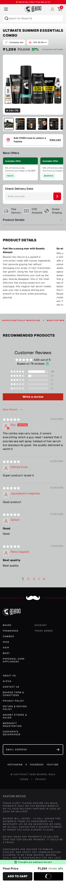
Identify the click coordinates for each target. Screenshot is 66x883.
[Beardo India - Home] (33, 9)
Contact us (11, 686)
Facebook (37, 764)
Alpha (7, 681)
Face (6, 642)
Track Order (43, 630)
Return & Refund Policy (15, 708)
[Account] (52, 9)
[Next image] (58, 85)
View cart (55, 139)
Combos (8, 636)
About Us (9, 675)
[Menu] (6, 9)
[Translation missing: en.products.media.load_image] (9, 124)
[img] (11, 419)
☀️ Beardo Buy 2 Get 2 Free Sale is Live (33, 2)
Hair (6, 647)
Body (6, 653)
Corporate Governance (12, 733)
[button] (18, 371)
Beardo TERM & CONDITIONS (13, 694)
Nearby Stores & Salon (15, 716)
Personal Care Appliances (14, 660)
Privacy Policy (13, 700)
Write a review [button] (33, 397)
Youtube (53, 764)
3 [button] (34, 579)
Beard (7, 625)
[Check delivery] (57, 196)
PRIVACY (40, 779)
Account (40, 625)
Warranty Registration (12, 724)
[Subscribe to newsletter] (58, 749)
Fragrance (10, 630)
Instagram (15, 764)
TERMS (24, 779)
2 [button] (28, 579)
